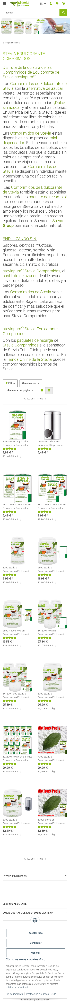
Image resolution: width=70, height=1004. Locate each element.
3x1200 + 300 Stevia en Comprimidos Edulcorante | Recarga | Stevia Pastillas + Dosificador (17, 695)
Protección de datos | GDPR (41, 993)
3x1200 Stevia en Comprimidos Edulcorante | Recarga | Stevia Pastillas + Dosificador (52, 632)
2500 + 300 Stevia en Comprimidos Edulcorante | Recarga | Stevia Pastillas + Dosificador (17, 632)
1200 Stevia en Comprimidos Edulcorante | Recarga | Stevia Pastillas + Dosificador (17, 569)
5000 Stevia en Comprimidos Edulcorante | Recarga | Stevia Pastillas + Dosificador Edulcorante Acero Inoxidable (17, 821)
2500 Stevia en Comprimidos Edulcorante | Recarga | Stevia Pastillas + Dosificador (52, 569)
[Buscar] (63, 12)
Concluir (35, 952)
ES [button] (41, 3)
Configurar (35, 942)
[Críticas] (9, 448)
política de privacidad (17, 987)
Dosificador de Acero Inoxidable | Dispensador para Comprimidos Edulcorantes (50, 443)
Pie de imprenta (14, 993)
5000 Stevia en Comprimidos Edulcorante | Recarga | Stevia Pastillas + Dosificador (52, 695)
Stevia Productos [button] (15, 876)
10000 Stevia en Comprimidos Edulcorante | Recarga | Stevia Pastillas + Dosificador (52, 821)
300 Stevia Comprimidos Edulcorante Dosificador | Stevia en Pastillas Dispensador (16, 443)
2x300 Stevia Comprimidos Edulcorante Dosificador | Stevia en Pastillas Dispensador (17, 506)
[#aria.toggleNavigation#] (4, 2)
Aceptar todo (36, 933)
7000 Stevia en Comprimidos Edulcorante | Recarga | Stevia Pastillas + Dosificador (52, 758)
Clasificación (29, 383)
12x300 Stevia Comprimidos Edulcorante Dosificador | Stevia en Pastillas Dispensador (17, 758)
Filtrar (11, 383)
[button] (51, 3)
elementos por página (18, 390)
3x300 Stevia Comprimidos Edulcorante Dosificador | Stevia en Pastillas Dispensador (52, 506)
